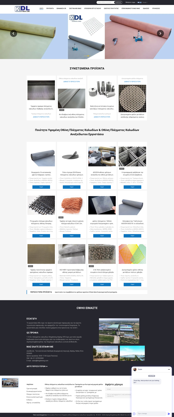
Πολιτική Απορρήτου (40, 415)
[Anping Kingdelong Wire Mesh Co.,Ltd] (22, 9)
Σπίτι (41, 8)
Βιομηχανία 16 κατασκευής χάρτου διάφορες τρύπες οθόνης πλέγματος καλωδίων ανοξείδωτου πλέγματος (41, 173)
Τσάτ (41, 187)
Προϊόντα (50, 8)
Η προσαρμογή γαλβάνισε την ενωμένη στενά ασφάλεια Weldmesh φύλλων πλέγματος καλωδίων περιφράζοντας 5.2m (132, 173)
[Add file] (134, 414)
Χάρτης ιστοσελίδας (33, 402)
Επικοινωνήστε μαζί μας (131, 8)
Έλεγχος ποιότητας (111, 8)
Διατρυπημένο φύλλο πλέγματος (132, 78)
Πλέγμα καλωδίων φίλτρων (102, 114)
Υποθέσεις (156, 8)
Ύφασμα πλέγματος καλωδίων (41, 114)
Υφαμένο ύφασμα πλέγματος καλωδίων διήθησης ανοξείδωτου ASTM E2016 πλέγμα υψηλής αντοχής (41, 107)
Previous (13, 33)
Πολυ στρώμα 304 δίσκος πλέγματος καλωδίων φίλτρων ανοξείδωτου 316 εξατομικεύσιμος (71, 173)
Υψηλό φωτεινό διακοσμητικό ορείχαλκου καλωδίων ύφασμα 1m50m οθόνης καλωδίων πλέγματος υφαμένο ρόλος (94, 292)
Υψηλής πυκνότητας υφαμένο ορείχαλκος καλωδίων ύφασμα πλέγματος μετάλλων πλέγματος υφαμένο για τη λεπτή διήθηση (41, 271)
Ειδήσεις (146, 8)
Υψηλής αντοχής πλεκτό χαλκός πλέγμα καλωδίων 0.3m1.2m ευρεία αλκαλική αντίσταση (72, 222)
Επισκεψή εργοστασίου (92, 8)
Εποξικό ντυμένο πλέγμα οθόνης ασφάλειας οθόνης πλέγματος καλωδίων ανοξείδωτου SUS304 (59, 400)
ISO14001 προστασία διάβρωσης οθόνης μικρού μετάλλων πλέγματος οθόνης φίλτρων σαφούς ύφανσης (72, 271)
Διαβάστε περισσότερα (41, 117)
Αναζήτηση (118, 2)
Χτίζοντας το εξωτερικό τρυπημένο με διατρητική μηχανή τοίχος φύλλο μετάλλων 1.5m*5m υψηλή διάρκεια (89, 402)
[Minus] (169, 369)
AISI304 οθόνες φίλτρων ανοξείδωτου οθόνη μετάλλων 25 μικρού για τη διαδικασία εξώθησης (102, 173)
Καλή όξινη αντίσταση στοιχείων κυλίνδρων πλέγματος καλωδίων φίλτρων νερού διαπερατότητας (102, 107)
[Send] (169, 414)
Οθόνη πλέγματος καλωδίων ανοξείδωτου (72, 78)
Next (160, 33)
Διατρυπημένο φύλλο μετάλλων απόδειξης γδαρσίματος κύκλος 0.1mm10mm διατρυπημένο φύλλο (132, 116)
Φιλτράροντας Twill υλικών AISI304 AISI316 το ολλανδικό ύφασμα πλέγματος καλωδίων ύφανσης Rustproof (132, 222)
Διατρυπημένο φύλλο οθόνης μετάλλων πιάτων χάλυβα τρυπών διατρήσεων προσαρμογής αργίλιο (132, 271)
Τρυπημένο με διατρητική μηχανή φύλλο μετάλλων (89, 385)
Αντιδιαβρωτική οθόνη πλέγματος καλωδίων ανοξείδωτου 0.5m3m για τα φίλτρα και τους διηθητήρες (71, 116)
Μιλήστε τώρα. (130, 2)
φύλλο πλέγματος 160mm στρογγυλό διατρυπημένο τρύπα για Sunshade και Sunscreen (102, 222)
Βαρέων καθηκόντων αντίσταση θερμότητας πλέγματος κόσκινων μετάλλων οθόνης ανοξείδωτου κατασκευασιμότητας (57, 389)
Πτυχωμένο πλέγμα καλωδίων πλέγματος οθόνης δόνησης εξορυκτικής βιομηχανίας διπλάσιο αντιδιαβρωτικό (41, 222)
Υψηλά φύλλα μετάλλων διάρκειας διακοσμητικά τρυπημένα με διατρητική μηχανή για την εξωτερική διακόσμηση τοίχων (89, 397)
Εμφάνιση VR (61, 8)
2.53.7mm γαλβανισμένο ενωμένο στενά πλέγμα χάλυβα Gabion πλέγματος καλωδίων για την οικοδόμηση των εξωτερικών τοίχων (102, 271)
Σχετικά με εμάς (75, 8)
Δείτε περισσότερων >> (37, 366)
